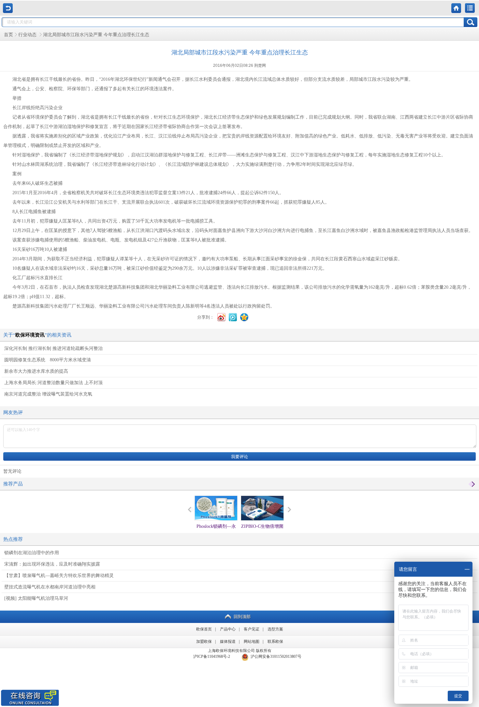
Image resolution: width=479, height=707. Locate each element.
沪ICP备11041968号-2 (211, 656)
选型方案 (275, 629)
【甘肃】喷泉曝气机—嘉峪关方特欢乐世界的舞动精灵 (59, 575)
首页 (8, 34)
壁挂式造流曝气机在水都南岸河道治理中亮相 (49, 586)
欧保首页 (204, 629)
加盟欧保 (204, 641)
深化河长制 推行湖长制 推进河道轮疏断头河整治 (53, 348)
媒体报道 (228, 641)
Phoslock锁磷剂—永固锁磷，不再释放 (216, 532)
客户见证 (251, 629)
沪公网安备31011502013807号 (275, 656)
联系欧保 (275, 641)
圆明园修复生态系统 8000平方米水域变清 (47, 359)
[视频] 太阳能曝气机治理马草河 (36, 598)
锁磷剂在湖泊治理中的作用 (31, 552)
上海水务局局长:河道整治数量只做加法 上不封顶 (53, 382)
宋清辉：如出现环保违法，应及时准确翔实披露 (52, 564)
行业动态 (28, 34)
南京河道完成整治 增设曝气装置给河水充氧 (48, 394)
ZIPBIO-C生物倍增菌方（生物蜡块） (262, 532)
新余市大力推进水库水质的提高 (36, 371)
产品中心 (228, 629)
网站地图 (251, 641)
